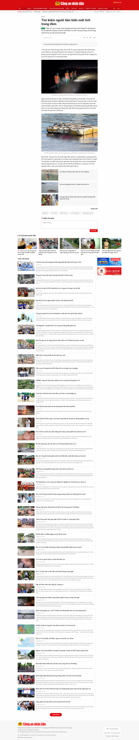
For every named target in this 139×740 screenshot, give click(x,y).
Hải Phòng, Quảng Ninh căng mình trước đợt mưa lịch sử (55, 469)
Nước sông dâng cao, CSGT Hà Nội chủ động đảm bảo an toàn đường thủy (61, 610)
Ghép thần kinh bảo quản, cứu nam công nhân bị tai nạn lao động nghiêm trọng (62, 419)
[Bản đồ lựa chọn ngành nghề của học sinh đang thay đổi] (26, 304)
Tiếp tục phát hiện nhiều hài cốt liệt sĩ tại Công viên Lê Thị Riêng (48, 252)
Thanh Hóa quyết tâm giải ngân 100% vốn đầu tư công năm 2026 (57, 519)
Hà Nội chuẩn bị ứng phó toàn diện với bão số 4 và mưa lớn (55, 625)
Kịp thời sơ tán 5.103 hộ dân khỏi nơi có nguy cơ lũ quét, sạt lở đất (58, 288)
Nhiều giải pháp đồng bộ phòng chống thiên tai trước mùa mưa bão (58, 676)
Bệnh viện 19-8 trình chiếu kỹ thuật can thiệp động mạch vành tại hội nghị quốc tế (63, 689)
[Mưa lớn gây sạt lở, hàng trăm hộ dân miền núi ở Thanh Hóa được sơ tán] (26, 344)
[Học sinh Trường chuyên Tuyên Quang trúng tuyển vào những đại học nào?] (26, 498)
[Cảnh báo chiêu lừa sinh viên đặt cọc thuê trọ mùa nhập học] (26, 397)
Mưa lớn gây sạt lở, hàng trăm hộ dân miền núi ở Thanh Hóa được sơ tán (60, 340)
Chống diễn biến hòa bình (40, 8)
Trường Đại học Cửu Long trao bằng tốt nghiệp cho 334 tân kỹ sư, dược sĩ (61, 482)
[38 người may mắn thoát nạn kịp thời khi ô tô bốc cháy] (26, 279)
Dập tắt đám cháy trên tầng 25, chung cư (49, 584)
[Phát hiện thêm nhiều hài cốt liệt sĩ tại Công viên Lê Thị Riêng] (26, 667)
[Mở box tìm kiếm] (114, 8)
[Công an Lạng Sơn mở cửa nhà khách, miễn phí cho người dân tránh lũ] (26, 317)
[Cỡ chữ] (87, 38)
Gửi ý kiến (93, 230)
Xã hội (67, 8)
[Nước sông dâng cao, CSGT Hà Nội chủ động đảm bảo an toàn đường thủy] (26, 614)
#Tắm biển (54, 213)
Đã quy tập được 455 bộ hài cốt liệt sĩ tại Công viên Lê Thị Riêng (57, 507)
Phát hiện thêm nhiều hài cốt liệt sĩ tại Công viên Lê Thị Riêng (56, 664)
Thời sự (29, 8)
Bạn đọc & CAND (102, 8)
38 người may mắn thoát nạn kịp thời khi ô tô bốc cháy (54, 275)
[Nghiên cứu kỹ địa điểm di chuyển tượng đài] (26, 654)
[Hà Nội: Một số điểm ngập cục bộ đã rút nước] (26, 538)
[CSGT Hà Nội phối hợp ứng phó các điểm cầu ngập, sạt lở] (111, 243)
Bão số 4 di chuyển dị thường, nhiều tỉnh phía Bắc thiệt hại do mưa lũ (59, 547)
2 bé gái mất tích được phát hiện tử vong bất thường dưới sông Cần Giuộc (77, 198)
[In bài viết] (90, 38)
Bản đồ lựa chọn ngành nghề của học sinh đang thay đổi (54, 300)
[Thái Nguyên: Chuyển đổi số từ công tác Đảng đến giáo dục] (26, 329)
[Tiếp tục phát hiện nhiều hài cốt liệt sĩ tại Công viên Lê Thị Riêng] (48, 243)
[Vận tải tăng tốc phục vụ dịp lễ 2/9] (26, 718)
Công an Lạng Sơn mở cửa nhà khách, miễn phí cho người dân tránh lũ (59, 313)
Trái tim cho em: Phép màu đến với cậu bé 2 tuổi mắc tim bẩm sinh (90, 252)
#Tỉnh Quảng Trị (75, 213)
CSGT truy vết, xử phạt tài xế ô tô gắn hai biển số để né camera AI (27, 252)
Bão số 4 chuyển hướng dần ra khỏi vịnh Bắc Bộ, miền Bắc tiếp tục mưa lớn (61, 456)
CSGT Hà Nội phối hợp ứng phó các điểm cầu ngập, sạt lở (111, 251)
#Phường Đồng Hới (88, 213)
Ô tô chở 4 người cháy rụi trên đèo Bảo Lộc (50, 559)
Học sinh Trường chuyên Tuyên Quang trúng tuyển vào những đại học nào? (61, 494)
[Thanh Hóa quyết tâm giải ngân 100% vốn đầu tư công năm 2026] (26, 523)
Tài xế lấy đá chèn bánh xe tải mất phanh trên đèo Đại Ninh (55, 406)
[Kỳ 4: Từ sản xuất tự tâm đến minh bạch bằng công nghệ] (26, 575)
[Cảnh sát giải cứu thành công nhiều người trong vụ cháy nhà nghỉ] (26, 601)
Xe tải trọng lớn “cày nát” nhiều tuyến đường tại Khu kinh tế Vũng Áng (59, 727)
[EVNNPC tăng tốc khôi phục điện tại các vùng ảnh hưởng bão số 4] (26, 384)
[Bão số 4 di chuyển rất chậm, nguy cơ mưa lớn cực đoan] (26, 642)
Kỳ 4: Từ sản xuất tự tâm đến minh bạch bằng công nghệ (54, 571)
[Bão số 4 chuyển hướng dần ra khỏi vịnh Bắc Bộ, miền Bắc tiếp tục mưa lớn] (26, 460)
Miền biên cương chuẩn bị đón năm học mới (50, 355)
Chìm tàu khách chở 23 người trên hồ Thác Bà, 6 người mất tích (60, 44)
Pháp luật (74, 8)
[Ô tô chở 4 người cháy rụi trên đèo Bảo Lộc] (26, 563)
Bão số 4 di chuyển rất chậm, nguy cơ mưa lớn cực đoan (54, 638)
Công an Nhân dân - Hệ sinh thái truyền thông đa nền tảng (69, 3)
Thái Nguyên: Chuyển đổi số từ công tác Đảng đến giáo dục (56, 326)
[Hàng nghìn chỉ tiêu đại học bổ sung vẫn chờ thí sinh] (26, 705)
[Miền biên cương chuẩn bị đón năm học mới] (26, 359)
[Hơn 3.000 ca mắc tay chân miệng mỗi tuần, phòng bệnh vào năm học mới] (26, 435)
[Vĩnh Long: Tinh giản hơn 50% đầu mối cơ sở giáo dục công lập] (26, 372)
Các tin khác (23, 259)
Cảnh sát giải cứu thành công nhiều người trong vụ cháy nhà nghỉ (57, 597)
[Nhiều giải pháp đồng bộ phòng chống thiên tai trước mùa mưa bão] (26, 679)
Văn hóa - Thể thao (91, 8)
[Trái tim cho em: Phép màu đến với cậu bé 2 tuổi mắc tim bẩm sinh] (90, 243)
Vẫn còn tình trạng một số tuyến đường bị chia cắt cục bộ (69, 251)
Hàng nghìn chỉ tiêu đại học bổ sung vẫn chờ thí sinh (53, 702)
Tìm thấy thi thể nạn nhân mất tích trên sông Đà (74, 172)
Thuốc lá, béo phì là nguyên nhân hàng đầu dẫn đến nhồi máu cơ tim (58, 262)
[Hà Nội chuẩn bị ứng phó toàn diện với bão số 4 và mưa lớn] (26, 629)
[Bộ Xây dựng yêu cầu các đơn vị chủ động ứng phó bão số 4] (26, 447)
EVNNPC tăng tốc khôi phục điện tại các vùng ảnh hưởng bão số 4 (58, 380)
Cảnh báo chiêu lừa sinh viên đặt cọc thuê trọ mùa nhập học (56, 393)
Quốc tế (81, 8)
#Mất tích (45, 213)
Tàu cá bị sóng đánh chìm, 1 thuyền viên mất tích (74, 184)
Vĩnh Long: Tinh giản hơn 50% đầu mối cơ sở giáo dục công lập (57, 368)
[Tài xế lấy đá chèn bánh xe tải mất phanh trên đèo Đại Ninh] (26, 410)
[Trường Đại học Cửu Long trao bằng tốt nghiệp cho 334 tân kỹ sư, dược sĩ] (26, 486)
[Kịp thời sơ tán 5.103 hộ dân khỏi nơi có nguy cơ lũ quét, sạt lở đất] (26, 292)
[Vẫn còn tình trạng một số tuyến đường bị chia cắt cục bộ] (69, 243)
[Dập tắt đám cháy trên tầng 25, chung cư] (26, 588)
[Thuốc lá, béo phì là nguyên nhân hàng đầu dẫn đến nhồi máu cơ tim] (26, 266)
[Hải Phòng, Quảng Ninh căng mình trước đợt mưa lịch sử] (26, 473)
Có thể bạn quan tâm (27, 236)
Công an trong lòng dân (56, 8)
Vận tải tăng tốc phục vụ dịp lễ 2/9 (47, 714)
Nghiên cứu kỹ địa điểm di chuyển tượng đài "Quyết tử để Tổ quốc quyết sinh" (62, 650)
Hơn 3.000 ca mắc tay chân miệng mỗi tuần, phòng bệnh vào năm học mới (61, 432)
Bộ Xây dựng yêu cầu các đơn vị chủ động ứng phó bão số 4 (56, 444)
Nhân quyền (32, 11)
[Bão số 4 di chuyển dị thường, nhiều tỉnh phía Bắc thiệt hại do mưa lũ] (26, 551)
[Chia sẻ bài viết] (84, 38)
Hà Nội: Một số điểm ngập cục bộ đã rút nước (51, 534)
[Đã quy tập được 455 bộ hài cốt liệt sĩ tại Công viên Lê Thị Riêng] (26, 511)
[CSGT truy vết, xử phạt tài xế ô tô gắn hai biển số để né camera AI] (27, 243)
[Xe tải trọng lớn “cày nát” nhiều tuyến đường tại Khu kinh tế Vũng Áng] (26, 731)
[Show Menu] (20, 8)
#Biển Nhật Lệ (64, 213)
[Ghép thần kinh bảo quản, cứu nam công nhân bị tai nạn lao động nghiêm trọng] (26, 422)
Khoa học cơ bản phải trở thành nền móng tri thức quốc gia (53, 11)
